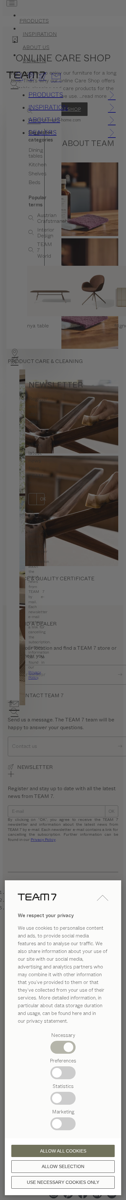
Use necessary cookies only (63, 1182)
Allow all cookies (63, 1150)
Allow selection (63, 1166)
